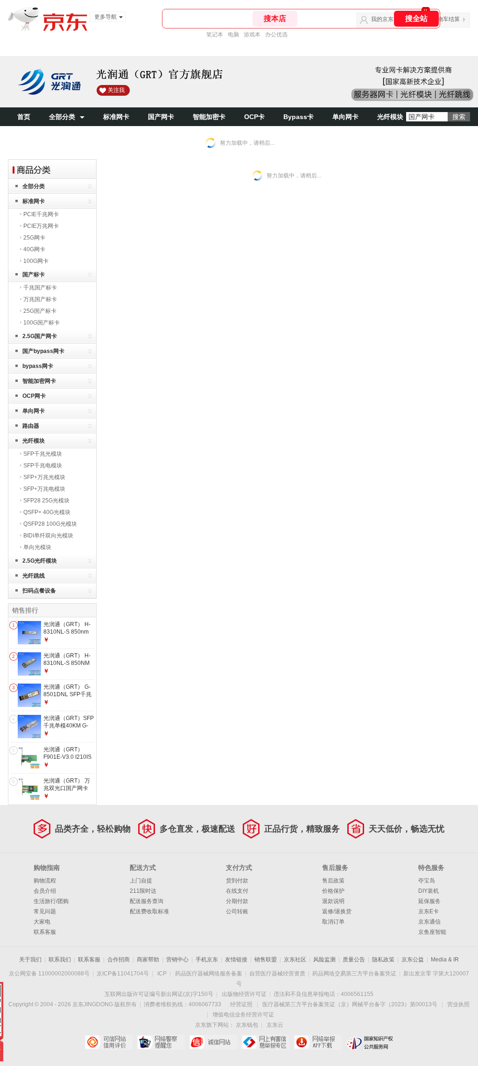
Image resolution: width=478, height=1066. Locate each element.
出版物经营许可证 (244, 994)
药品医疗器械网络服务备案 (208, 973)
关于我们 (30, 959)
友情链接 (236, 959)
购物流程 (45, 880)
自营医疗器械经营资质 (277, 973)
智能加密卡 (209, 116)
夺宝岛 (426, 880)
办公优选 (276, 34)
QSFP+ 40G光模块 (46, 512)
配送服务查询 (146, 901)
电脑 (233, 34)
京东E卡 (428, 911)
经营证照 (241, 1004)
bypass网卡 (37, 366)
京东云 (275, 1025)
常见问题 (45, 911)
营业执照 (458, 1004)
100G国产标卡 (41, 322)
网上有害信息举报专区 (265, 1042)
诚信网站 (213, 1042)
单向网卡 (345, 116)
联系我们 (60, 959)
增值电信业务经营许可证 (243, 1014)
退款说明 (333, 901)
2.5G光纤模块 (39, 561)
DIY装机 (428, 891)
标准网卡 (116, 116)
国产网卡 (161, 116)
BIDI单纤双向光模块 (48, 535)
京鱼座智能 (432, 932)
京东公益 (412, 959)
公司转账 (237, 911)
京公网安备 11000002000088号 (49, 973)
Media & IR (445, 959)
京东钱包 (247, 1025)
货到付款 (237, 880)
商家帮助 (148, 959)
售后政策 (333, 880)
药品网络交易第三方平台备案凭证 (354, 973)
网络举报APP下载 (318, 1042)
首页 (23, 116)
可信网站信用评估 (108, 1042)
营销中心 (177, 959)
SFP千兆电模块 (42, 465)
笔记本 (214, 34)
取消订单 (333, 921)
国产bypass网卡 (43, 351)
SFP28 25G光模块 (46, 500)
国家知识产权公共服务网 (370, 1042)
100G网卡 (36, 261)
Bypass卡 (298, 116)
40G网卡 (34, 249)
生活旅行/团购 (51, 901)
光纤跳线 (33, 575)
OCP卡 (254, 116)
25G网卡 (34, 237)
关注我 (116, 90)
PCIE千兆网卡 (41, 214)
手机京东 (207, 959)
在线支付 (237, 891)
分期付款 (237, 901)
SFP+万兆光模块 (44, 477)
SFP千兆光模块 (42, 454)
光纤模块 (390, 116)
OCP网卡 (34, 396)
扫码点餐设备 (39, 590)
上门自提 (141, 880)
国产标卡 (33, 274)
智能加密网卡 (39, 381)
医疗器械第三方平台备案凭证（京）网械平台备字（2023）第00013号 (349, 1004)
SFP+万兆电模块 (44, 489)
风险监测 (324, 959)
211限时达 (143, 891)
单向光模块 (37, 547)
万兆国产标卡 (40, 299)
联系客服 (45, 932)
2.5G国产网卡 (39, 336)
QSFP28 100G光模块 (50, 524)
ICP (162, 973)
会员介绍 (45, 891)
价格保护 (333, 891)
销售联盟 (265, 959)
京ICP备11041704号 (123, 973)
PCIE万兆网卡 (41, 226)
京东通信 (429, 921)
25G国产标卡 (39, 311)
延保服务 (429, 901)
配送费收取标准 (149, 911)
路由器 (30, 426)
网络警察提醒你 (161, 1042)
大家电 (42, 921)
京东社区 (295, 959)
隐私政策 (383, 959)
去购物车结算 (443, 19)
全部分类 (62, 116)
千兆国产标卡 (40, 287)
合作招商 (118, 959)
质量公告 (354, 959)
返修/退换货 (336, 911)
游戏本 (252, 34)
